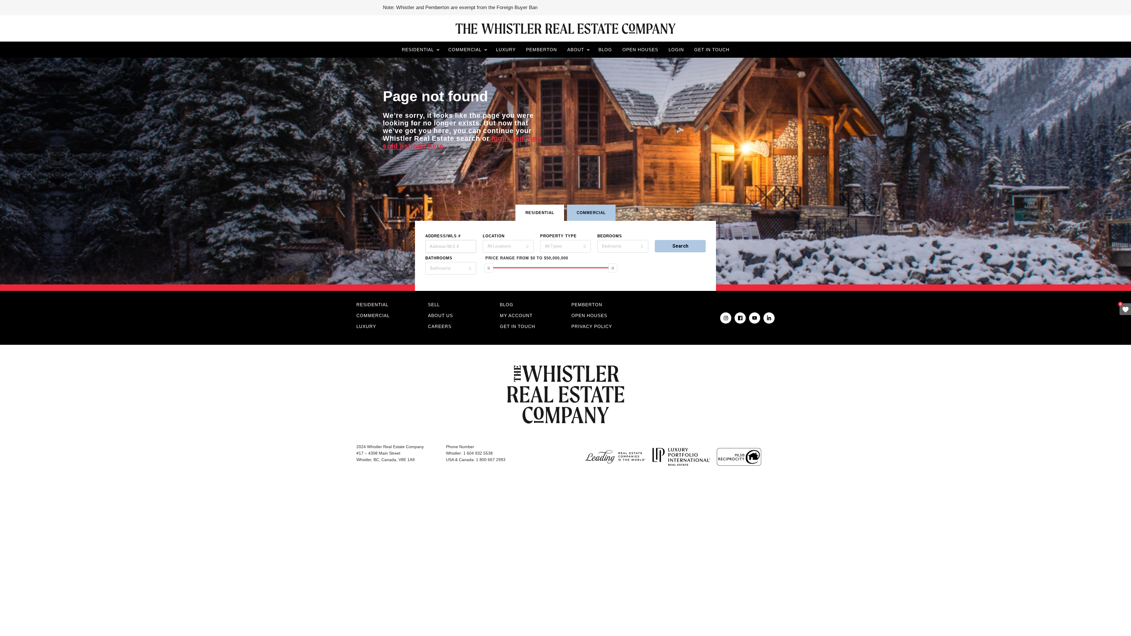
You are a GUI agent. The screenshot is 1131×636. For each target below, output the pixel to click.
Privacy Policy (591, 326)
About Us (440, 315)
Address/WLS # (443, 236)
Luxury (506, 49)
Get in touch (712, 49)
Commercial (465, 49)
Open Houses (640, 49)
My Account (516, 315)
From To (526, 258)
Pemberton (541, 49)
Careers (440, 326)
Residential (418, 49)
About (575, 49)
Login (676, 49)
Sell (434, 304)
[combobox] (508, 246)
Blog (605, 49)
